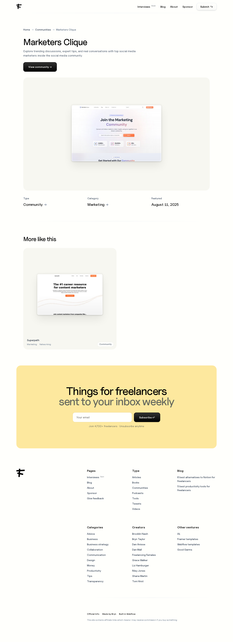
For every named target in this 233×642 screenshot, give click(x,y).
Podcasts (137, 493)
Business (92, 539)
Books (135, 482)
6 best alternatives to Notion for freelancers (196, 479)
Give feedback (95, 498)
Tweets (136, 503)
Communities (43, 29)
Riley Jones (138, 570)
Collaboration (95, 549)
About (174, 6)
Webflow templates (188, 544)
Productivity (94, 570)
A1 (178, 533)
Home (26, 29)
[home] (19, 6)
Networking (45, 344)
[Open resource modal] (69, 298)
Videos (136, 508)
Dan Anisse (138, 544)
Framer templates (187, 539)
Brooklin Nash (140, 533)
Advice (91, 533)
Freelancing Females (144, 554)
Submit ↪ (206, 6)
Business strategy (97, 544)
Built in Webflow (127, 614)
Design (91, 560)
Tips (89, 575)
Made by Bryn (109, 614)
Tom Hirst (138, 581)
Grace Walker (140, 560)
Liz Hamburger (140, 565)
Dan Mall (137, 549)
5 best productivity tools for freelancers (193, 488)
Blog (162, 6)
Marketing (32, 344)
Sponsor (187, 6)
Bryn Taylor (138, 539)
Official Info (93, 614)
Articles (136, 477)
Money (91, 565)
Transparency (95, 581)
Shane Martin (139, 575)
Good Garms (184, 549)
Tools (135, 498)
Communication (96, 554)
